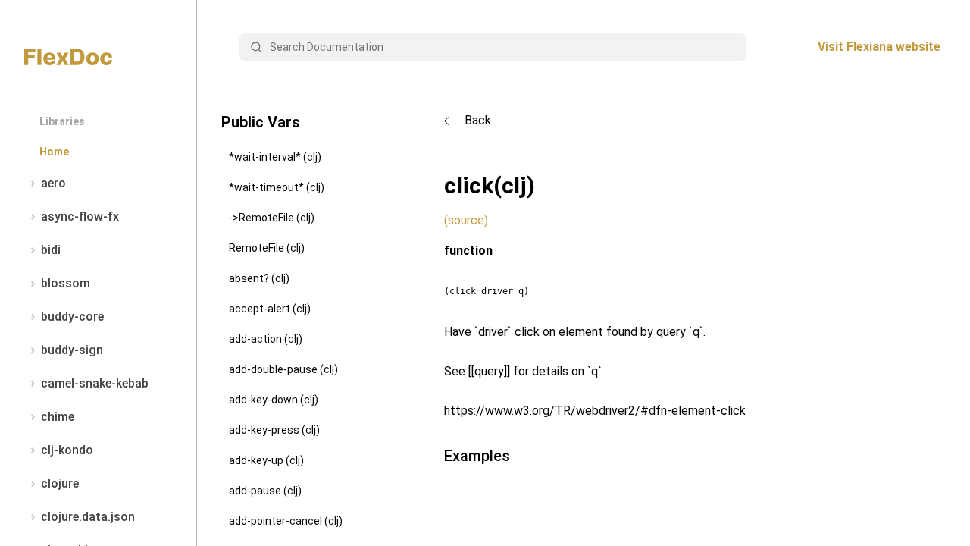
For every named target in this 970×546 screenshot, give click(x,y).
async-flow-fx (80, 216)
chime (57, 417)
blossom (65, 283)
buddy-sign (72, 350)
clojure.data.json (88, 517)
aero (53, 183)
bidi (51, 250)
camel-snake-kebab (95, 383)
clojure (60, 483)
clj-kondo (67, 450)
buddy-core (72, 316)
